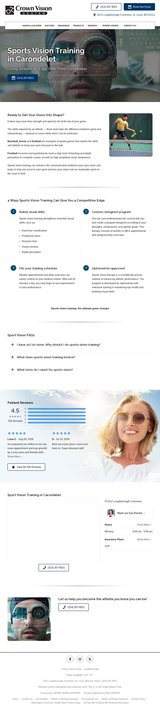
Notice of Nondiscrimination (64, 699)
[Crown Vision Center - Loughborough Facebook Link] (70, 659)
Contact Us (130, 26)
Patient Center (110, 26)
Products (78, 26)
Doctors (49, 26)
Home (15, 699)
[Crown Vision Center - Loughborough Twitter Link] (90, 659)
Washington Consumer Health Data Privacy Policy (55, 702)
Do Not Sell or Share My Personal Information (106, 702)
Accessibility (42, 699)
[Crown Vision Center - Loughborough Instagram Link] (80, 659)
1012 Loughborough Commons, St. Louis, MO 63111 (125, 14)
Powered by (60, 693)
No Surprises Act (90, 699)
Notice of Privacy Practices (115, 699)
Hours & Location (31, 26)
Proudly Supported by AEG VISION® (102, 693)
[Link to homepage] (36, 10)
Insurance (64, 26)
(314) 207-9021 (109, 681)
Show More (14, 456)
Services (92, 26)
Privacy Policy (138, 699)
